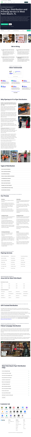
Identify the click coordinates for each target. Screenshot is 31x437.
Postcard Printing (13, 268)
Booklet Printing (23, 264)
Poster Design (22, 260)
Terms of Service (18, 432)
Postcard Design (13, 258)
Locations (5, 2)
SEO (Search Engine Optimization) (5, 256)
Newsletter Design (23, 262)
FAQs (11, 2)
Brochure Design (13, 264)
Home (1, 6)
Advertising (17, 425)
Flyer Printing (2, 268)
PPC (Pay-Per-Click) (13, 256)
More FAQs (3, 397)
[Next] (16, 78)
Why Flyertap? (2, 30)
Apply (14, 2)
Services (24, 421)
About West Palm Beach (16, 30)
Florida (6, 6)
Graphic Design (22, 258)
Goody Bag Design (13, 260)
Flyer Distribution (17, 421)
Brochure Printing (23, 266)
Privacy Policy (21, 432)
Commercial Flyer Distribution (24, 256)
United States (4, 6)
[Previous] (14, 78)
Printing (16, 428)
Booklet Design (13, 262)
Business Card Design (3, 258)
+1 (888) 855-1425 (9, 0)
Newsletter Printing (13, 266)
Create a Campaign (5, 24)
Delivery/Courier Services (18, 424)
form (7, 26)
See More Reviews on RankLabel (15, 91)
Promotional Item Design (4, 260)
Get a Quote (26, 2)
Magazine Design (3, 262)
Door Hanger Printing (3, 266)
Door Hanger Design (3, 264)
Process (9, 2)
